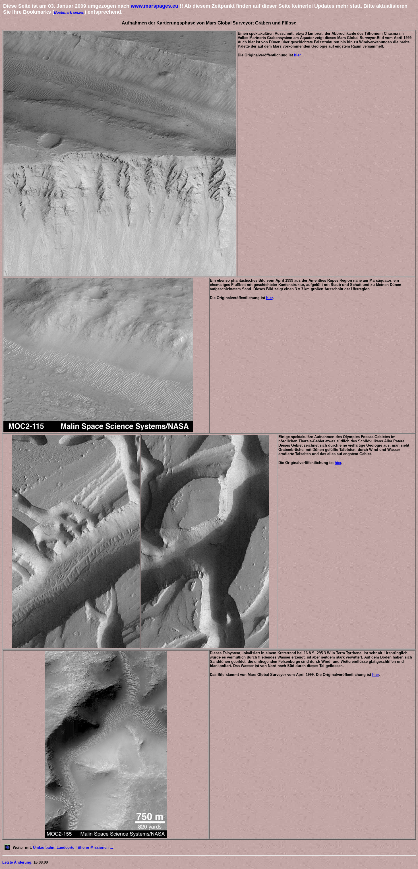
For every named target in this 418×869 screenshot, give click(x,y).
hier (297, 55)
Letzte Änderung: (17, 862)
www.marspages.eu (154, 6)
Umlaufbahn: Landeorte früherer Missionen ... (73, 847)
